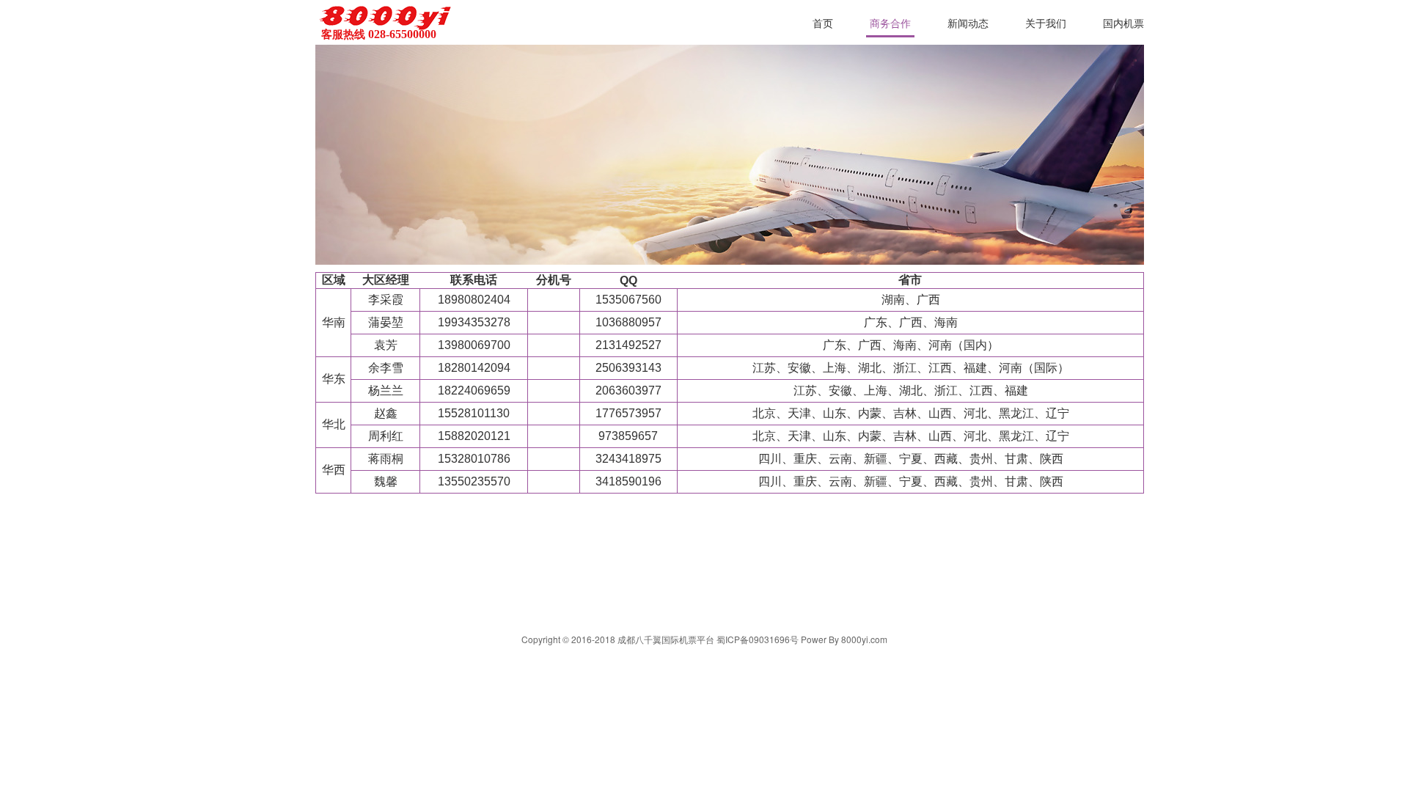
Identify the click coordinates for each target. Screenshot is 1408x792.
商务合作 (890, 23)
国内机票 (1123, 23)
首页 (823, 23)
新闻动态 (968, 23)
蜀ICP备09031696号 (757, 639)
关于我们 (1045, 23)
